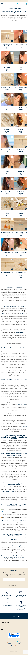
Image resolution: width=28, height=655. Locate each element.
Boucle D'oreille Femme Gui (7, 108)
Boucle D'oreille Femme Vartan (21, 192)
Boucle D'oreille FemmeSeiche (21, 212)
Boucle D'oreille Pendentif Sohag (21, 129)
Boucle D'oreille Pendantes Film (21, 171)
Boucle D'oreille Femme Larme (7, 192)
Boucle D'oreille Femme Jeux (7, 253)
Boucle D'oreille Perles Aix (21, 66)
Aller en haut (26, 567)
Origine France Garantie (8, 491)
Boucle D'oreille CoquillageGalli (7, 67)
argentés (12, 315)
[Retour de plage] (12, 4)
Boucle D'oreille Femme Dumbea (21, 150)
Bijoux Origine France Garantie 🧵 (14, 1)
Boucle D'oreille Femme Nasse (7, 212)
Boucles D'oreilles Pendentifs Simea (7, 45)
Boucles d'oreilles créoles (19, 26)
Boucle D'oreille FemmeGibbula (7, 88)
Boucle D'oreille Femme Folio (7, 150)
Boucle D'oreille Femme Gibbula (21, 44)
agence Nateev (16, 651)
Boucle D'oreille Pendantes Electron (7, 129)
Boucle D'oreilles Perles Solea (21, 88)
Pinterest (19, 616)
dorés (7, 315)
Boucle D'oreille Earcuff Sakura (21, 108)
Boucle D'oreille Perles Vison (7, 170)
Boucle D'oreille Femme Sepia (7, 233)
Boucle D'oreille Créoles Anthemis (21, 253)
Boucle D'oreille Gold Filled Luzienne (21, 274)
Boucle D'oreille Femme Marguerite (21, 233)
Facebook (9, 616)
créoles (3, 313)
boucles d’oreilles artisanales (13, 299)
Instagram (14, 616)
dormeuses (22, 313)
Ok (23, 579)
